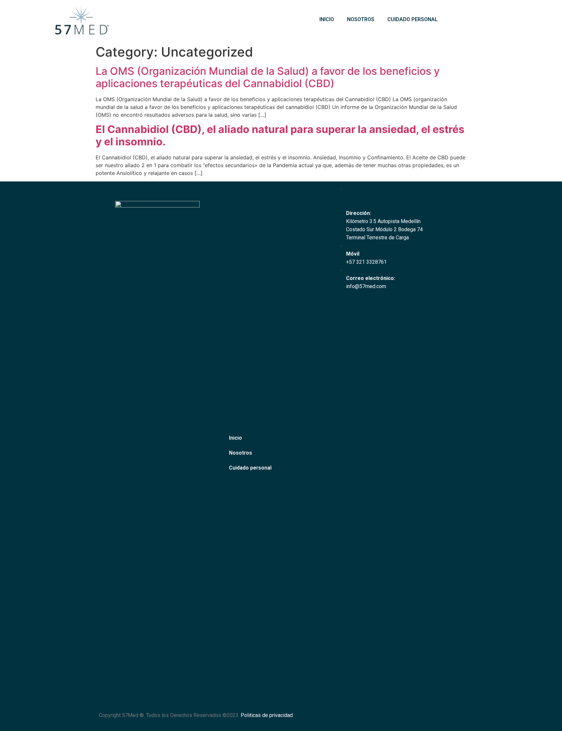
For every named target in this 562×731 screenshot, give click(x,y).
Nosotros (360, 19)
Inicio (326, 19)
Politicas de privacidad (267, 715)
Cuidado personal (412, 19)
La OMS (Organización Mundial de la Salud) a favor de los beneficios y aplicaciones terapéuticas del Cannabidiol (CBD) (268, 77)
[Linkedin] (454, 719)
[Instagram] (436, 719)
